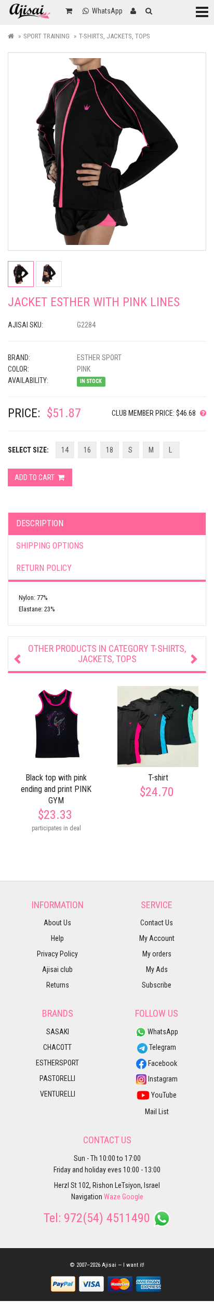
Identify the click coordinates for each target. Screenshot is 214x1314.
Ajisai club (57, 969)
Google (132, 1197)
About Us (57, 923)
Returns (57, 985)
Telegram (162, 1047)
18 (109, 450)
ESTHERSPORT (57, 1063)
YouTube (163, 1095)
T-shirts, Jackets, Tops (114, 36)
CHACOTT (57, 1047)
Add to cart (35, 477)
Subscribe (156, 985)
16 (87, 450)
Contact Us (156, 923)
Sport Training (46, 36)
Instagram (162, 1079)
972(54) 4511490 (107, 1218)
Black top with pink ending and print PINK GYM (56, 789)
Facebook (161, 1063)
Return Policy (44, 568)
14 (65, 450)
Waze (112, 1197)
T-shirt (158, 778)
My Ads (157, 969)
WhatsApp (162, 1032)
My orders (156, 954)
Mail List (157, 1111)
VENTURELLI (57, 1094)
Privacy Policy (57, 954)
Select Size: (28, 450)
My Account (157, 938)
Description (39, 523)
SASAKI (57, 1032)
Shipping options (50, 546)
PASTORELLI (57, 1078)
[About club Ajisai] (201, 413)
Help (57, 938)
